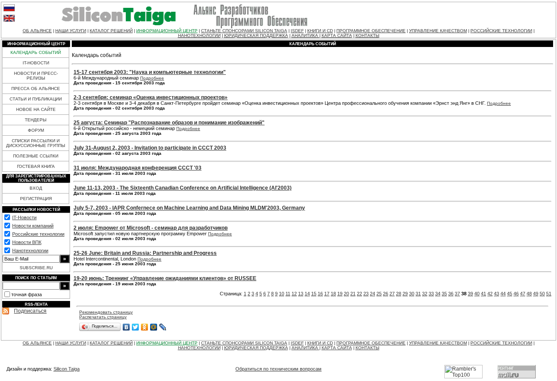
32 (424, 293)
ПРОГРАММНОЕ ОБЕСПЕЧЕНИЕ (371, 30)
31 (418, 293)
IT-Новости (24, 217)
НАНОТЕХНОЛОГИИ (199, 35)
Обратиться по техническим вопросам (278, 368)
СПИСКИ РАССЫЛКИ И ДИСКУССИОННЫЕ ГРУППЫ (35, 143)
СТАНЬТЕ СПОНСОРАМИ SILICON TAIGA (244, 30)
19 (339, 293)
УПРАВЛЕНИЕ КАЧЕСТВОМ (438, 30)
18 (333, 293)
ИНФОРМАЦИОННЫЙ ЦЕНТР (167, 30)
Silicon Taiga (67, 368)
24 (372, 293)
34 (437, 293)
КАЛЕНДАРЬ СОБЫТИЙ (35, 52)
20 (346, 293)
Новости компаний (33, 225)
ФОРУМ (36, 130)
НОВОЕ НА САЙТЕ (36, 109)
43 (496, 293)
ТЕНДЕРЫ (36, 119)
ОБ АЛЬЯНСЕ (37, 30)
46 (516, 293)
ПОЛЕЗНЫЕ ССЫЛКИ (35, 156)
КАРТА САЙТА (337, 35)
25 (379, 293)
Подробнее (152, 78)
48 (529, 293)
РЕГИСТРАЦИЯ (36, 198)
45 (509, 293)
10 (281, 293)
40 (477, 293)
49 (535, 293)
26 (385, 293)
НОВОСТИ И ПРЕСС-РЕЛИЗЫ (36, 75)
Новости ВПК (26, 242)
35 (444, 293)
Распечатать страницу (103, 316)
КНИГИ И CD (320, 30)
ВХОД (36, 188)
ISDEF (297, 30)
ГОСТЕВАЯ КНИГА (36, 166)
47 (522, 293)
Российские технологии (38, 234)
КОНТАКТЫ (367, 35)
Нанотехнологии (30, 250)
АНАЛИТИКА (305, 35)
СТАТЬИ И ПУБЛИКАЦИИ (36, 99)
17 (326, 293)
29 (405, 293)
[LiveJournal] (163, 327)
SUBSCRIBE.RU (36, 267)
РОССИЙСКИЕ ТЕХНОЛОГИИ (501, 30)
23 (366, 293)
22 (359, 293)
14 (307, 293)
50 (542, 293)
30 (411, 293)
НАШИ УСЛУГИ (70, 30)
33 (431, 293)
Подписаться (30, 311)
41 (483, 293)
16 (320, 293)
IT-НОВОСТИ (36, 62)
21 (353, 293)
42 (490, 293)
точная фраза (26, 294)
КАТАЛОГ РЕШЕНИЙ (111, 30)
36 (450, 293)
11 (287, 293)
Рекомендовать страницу (106, 312)
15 (313, 293)
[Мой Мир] (153, 327)
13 (300, 293)
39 (470, 293)
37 (457, 293)
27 (392, 293)
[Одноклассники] (144, 327)
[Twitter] (135, 327)
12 (294, 293)
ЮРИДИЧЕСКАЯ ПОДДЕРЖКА (256, 35)
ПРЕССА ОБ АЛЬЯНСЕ (35, 88)
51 (548, 293)
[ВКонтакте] (126, 327)
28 (398, 293)
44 (503, 293)
